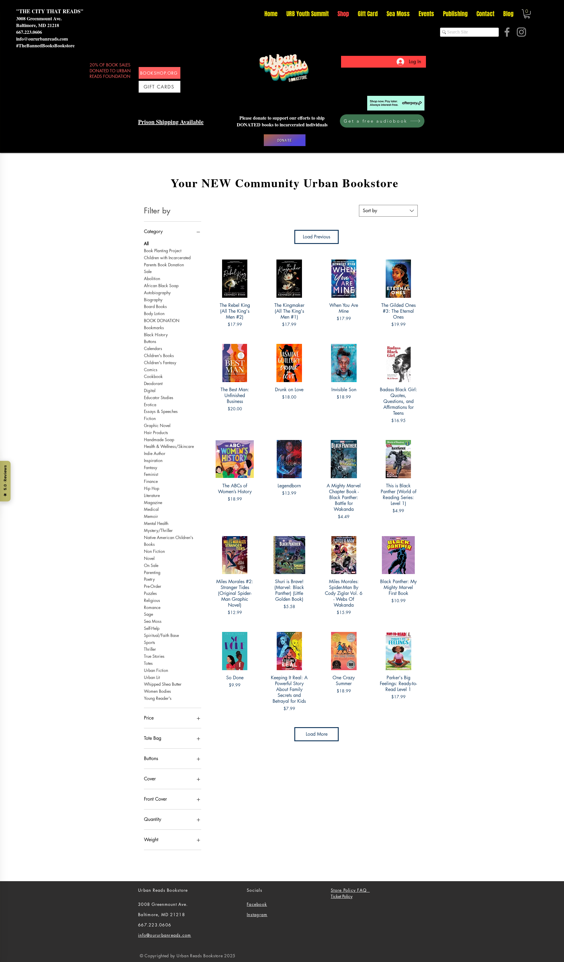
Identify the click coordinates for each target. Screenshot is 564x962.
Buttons (150, 341)
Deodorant (153, 383)
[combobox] (388, 211)
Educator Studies (158, 397)
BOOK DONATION (161, 320)
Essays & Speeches (161, 411)
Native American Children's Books (168, 541)
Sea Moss (153, 621)
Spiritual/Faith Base (161, 635)
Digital (149, 390)
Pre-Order (152, 586)
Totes (148, 663)
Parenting (152, 572)
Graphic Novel (157, 425)
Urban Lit (152, 677)
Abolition (152, 278)
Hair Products (156, 432)
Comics (150, 369)
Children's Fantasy (160, 362)
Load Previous (316, 237)
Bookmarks (154, 327)
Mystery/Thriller (158, 530)
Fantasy (150, 467)
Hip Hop (151, 488)
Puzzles (150, 593)
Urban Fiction (156, 670)
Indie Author (154, 453)
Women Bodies (157, 691)
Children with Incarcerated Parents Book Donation (167, 261)
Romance (152, 607)
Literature (152, 495)
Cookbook (153, 376)
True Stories (154, 656)
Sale (148, 271)
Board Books (155, 306)
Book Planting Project (162, 250)
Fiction (150, 418)
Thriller (150, 649)
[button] (527, 13)
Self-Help (152, 628)
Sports (149, 642)
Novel (149, 558)
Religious (152, 600)
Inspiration (153, 460)
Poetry (149, 579)
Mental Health (156, 523)
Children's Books (159, 355)
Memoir (151, 516)
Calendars (153, 348)
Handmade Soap (159, 439)
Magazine (153, 502)
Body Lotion (154, 313)
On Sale (151, 565)
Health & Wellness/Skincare (169, 446)
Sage (148, 614)
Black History (156, 334)
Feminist (151, 474)
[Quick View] (235, 279)
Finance (151, 481)
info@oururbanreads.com (42, 38)
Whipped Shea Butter (163, 684)
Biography (153, 299)
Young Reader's (158, 698)
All (146, 243)
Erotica (150, 404)
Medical (151, 509)
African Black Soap (161, 285)
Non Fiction (154, 551)
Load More (317, 734)
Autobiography (157, 292)
